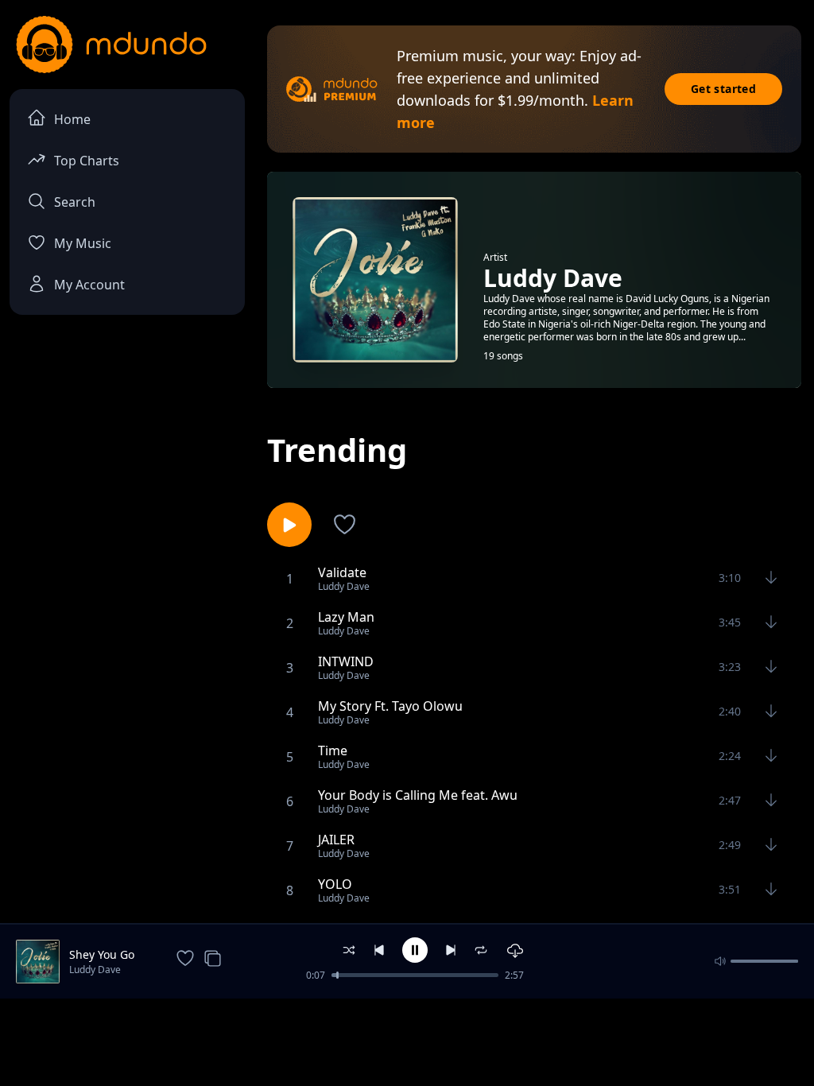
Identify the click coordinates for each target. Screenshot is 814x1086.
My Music (82, 243)
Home (72, 119)
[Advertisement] (407, 1040)
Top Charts (86, 160)
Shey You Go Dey (101, 955)
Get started (723, 88)
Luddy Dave (95, 969)
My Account (89, 284)
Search (74, 202)
